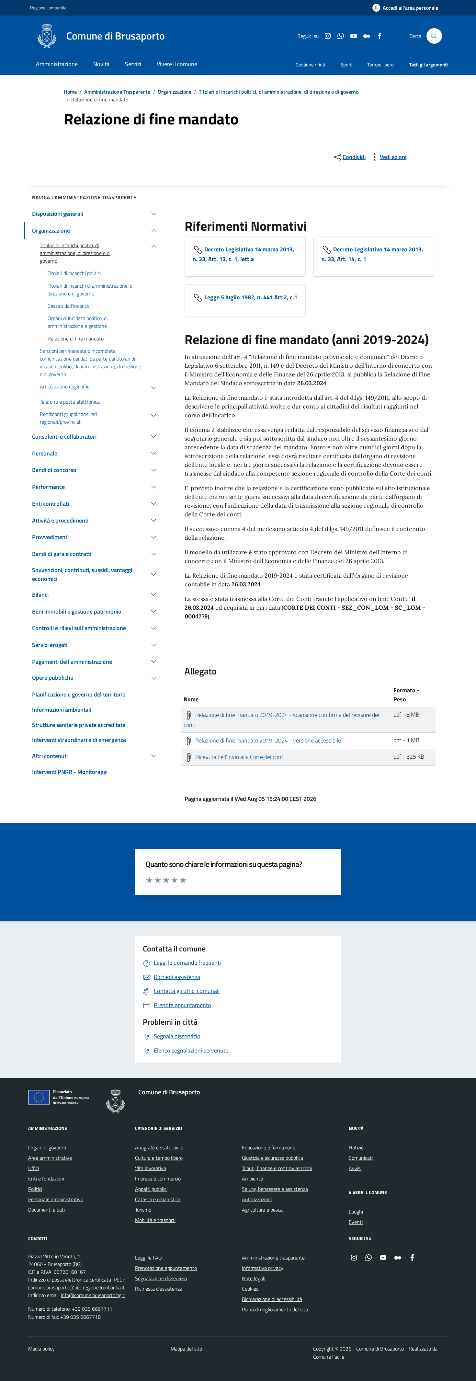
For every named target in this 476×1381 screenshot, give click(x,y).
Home (70, 92)
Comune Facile (328, 1357)
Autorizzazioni (257, 1199)
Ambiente (252, 1178)
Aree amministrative (50, 1158)
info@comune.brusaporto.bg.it (93, 1295)
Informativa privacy (262, 1268)
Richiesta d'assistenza (158, 1289)
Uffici (33, 1168)
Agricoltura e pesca (262, 1210)
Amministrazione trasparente (273, 1257)
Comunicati (361, 1158)
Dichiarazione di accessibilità (272, 1299)
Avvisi (355, 1168)
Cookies (250, 1289)
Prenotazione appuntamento (166, 1268)
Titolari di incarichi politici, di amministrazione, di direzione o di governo (278, 92)
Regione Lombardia (48, 7)
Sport (346, 64)
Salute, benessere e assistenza (275, 1189)
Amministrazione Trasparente (117, 92)
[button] (405, 8)
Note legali (253, 1278)
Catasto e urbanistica (157, 1199)
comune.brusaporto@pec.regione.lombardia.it (76, 1287)
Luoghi (356, 1211)
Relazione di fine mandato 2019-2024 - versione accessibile (267, 740)
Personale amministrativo (55, 1199)
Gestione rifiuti (310, 64)
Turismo (143, 1210)
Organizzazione (174, 92)
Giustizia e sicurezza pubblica (272, 1158)
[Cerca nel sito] (434, 36)
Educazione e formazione (268, 1147)
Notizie (356, 1147)
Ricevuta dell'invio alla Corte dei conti (239, 756)
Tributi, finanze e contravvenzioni (277, 1168)
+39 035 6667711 (92, 1309)
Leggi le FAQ (148, 1257)
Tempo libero (380, 64)
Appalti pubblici (151, 1189)
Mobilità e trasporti (155, 1220)
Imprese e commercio (158, 1178)
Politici (35, 1189)
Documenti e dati (46, 1210)
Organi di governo (47, 1147)
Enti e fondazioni (46, 1178)
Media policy (41, 1348)
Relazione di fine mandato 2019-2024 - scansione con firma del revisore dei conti (281, 719)
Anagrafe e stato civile (159, 1147)
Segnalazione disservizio (161, 1278)
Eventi (356, 1222)
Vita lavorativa (150, 1168)
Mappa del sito (186, 1348)
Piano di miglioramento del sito (275, 1309)
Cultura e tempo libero (159, 1158)
